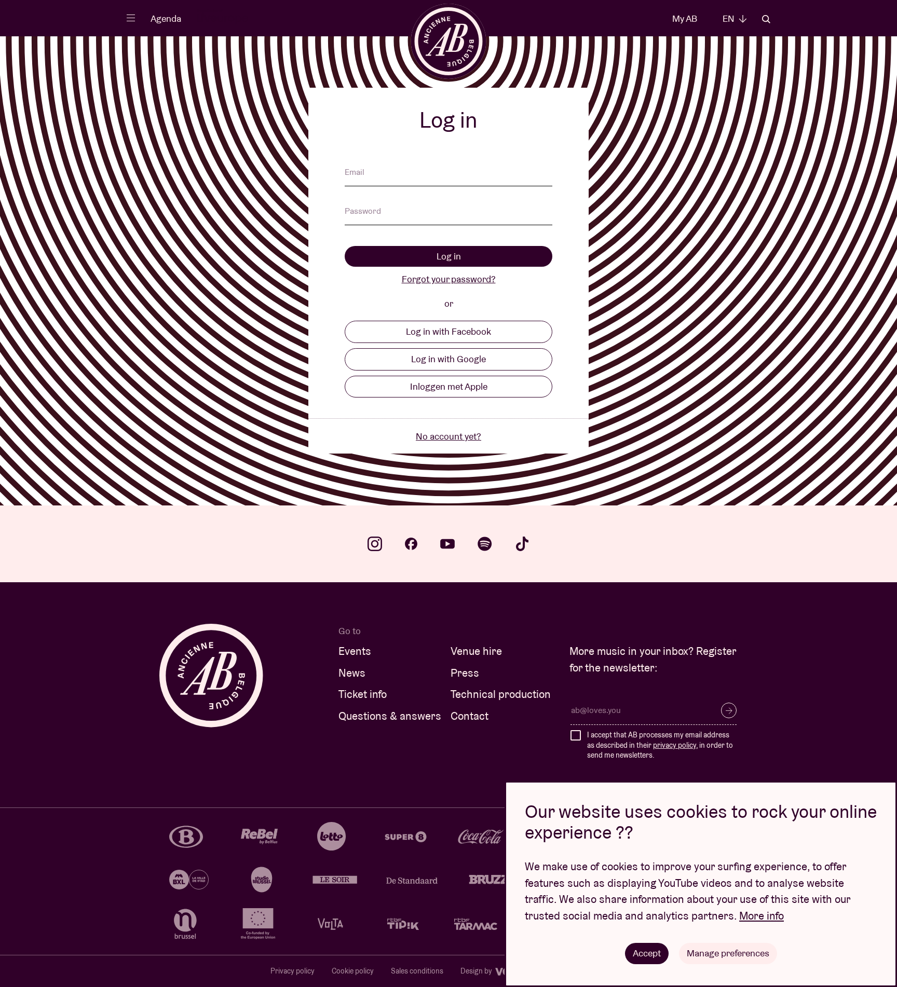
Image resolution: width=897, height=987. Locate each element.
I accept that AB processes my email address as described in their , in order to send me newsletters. (660, 745)
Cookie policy (353, 971)
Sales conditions (417, 971)
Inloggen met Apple (448, 386)
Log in (449, 256)
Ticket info (362, 694)
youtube (447, 544)
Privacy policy (292, 971)
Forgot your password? (449, 279)
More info (761, 916)
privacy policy (674, 745)
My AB (684, 18)
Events (354, 651)
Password (363, 211)
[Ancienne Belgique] (448, 41)
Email (354, 172)
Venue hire (476, 651)
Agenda (166, 18)
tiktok (522, 544)
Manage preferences (728, 953)
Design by (477, 971)
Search (766, 19)
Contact (469, 716)
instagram (375, 544)
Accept (647, 953)
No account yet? (448, 436)
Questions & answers (389, 716)
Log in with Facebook (448, 331)
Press (465, 673)
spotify (485, 544)
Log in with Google (448, 359)
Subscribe (729, 710)
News (351, 673)
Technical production (501, 694)
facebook (411, 544)
